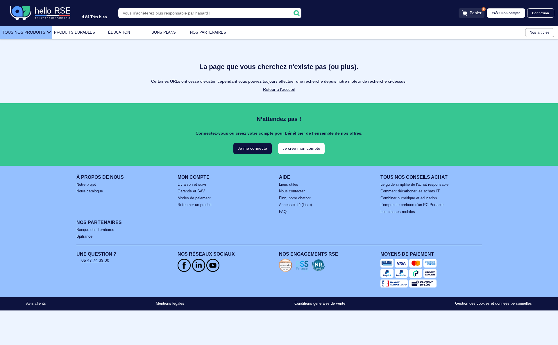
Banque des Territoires (95, 230)
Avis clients (36, 303)
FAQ (283, 212)
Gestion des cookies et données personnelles (493, 303)
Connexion (540, 13)
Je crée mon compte (301, 148)
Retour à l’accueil (279, 89)
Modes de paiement (194, 198)
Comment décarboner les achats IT (410, 191)
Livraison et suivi (192, 185)
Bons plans (163, 32)
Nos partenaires (208, 32)
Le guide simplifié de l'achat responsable (414, 185)
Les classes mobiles (397, 212)
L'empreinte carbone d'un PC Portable (411, 205)
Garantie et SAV (191, 191)
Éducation (119, 32)
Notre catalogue (89, 191)
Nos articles (540, 32)
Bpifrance (84, 236)
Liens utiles (288, 185)
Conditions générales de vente (319, 303)
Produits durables (74, 32)
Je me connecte (252, 148)
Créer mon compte (506, 13)
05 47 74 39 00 (95, 260)
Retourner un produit (195, 205)
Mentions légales (170, 303)
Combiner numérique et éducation (408, 198)
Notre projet (86, 185)
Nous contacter (292, 191)
